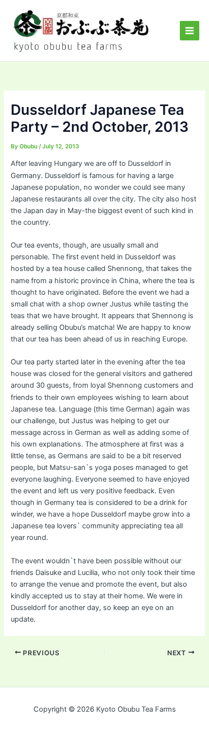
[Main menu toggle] (189, 30)
